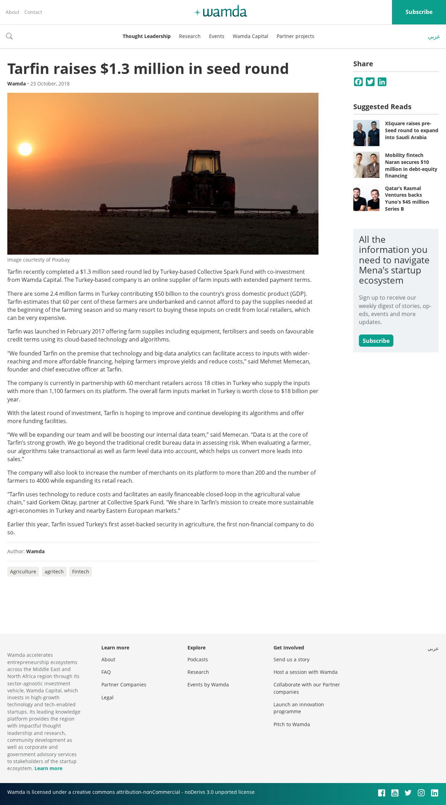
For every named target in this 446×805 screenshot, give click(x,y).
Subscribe (419, 12)
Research (190, 36)
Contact (33, 12)
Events (216, 36)
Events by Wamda (208, 684)
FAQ (106, 672)
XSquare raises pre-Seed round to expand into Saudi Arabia (411, 130)
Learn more (48, 768)
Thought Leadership (147, 36)
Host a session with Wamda (306, 672)
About (13, 12)
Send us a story (291, 659)
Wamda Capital (250, 36)
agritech (54, 571)
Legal (107, 697)
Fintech (80, 571)
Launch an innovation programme (299, 708)
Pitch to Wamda (292, 724)
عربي (434, 36)
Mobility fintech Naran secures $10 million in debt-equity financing (411, 165)
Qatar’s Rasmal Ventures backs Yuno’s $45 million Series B (407, 198)
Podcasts (197, 659)
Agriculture (23, 571)
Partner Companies (123, 684)
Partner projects (295, 36)
